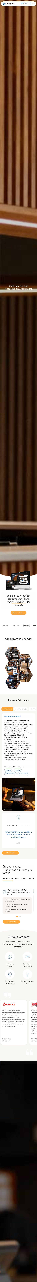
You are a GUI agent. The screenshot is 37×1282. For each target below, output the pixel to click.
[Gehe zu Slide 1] (17, 916)
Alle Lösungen (10, 853)
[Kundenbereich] (30, 3)
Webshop (8, 770)
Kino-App (18, 770)
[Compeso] (33, 3)
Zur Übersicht (11, 921)
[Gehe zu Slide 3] (20, 916)
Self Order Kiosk (10, 773)
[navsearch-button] (27, 4)
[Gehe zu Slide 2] (19, 916)
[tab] (7, 709)
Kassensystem (23, 773)
